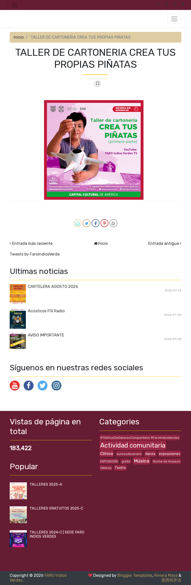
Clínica (106, 453)
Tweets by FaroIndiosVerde (35, 254)
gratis (126, 461)
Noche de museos (166, 461)
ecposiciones (169, 454)
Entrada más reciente (32, 243)
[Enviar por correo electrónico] (78, 223)
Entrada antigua (163, 243)
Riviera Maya (166, 575)
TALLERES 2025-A (46, 484)
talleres (106, 468)
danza (150, 454)
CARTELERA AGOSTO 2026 (53, 286)
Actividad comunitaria (132, 445)
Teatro (120, 468)
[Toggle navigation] (15, 5)
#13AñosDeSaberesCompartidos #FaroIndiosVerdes (139, 438)
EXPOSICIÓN (109, 461)
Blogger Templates (134, 575)
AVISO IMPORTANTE (46, 335)
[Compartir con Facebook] (95, 223)
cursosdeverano (129, 454)
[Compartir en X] (87, 223)
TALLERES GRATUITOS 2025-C (56, 508)
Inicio (19, 37)
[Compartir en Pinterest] (104, 223)
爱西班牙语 (171, 580)
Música (141, 461)
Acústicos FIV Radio (46, 311)
